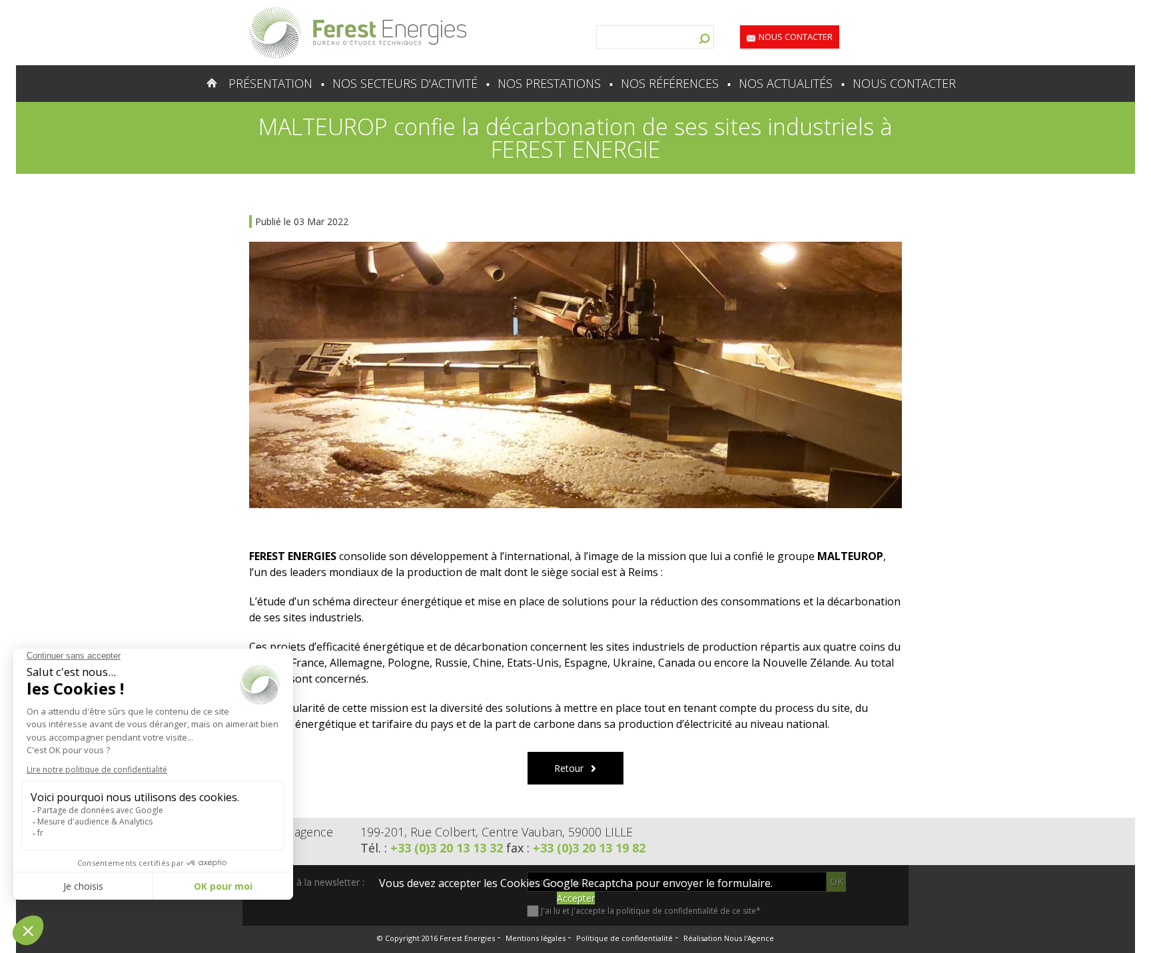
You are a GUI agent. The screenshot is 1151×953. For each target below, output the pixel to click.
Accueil (185, 83)
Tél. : (431, 848)
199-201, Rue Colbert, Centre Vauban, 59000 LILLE (496, 832)
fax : (575, 848)
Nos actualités (786, 83)
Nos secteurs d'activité (405, 83)
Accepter (576, 898)
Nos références (670, 83)
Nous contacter (796, 37)
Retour (568, 768)
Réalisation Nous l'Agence (728, 938)
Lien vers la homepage (357, 33)
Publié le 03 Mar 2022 (301, 221)
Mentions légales (536, 938)
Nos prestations (549, 83)
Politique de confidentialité (624, 938)
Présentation (270, 83)
